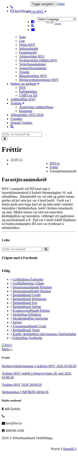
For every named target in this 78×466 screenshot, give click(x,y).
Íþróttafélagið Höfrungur (29, 299)
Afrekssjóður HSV (32, 56)
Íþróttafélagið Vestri (26, 330)
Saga (22, 37)
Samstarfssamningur (33, 68)
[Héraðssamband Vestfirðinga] (61, 4)
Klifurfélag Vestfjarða (27, 338)
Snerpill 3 (69, 449)
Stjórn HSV (27, 45)
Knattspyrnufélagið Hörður (31, 310)
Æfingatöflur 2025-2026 (27, 115)
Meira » (7, 349)
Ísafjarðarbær (28, 91)
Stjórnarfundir (28, 48)
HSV (22, 87)
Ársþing (16, 103)
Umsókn (16, 119)
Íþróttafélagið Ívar (24, 303)
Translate (57, 24)
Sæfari (17, 322)
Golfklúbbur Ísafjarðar (27, 279)
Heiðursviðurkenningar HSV (39, 80)
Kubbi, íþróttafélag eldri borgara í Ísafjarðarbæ (44, 334)
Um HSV (37, 11)
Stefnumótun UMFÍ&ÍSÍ (25, 392)
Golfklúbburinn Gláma (28, 283)
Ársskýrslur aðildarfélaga (36, 107)
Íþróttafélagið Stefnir (26, 307)
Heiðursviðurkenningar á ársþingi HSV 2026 (39, 366)
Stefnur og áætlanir (23, 84)
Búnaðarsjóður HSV (33, 76)
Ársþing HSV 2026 (22, 385)
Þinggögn (25, 111)
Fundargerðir (28, 52)
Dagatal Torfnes (21, 123)
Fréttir (54, 167)
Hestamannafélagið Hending (32, 287)
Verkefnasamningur (32, 64)
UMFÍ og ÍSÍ (28, 95)
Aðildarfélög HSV (23, 99)
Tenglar (24, 72)
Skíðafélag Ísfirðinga (26, 314)
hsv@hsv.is (22, 11)
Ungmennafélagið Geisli (29, 326)
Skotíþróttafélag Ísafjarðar (30, 318)
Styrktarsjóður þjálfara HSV (38, 60)
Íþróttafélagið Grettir (26, 295)
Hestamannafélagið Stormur (31, 291)
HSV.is (55, 163)
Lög (22, 41)
